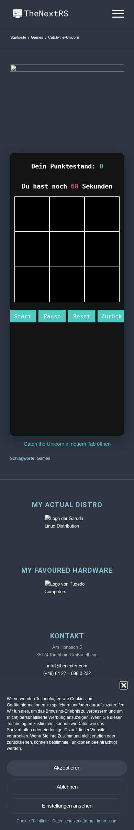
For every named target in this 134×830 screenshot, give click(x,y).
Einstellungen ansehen (67, 806)
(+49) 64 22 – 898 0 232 (67, 673)
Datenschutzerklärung (72, 821)
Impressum (107, 821)
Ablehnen (67, 787)
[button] (123, 685)
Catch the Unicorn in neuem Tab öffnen (67, 444)
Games (43, 458)
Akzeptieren (67, 768)
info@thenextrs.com (67, 665)
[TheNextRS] (55, 14)
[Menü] (114, 14)
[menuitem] (114, 14)
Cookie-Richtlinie (32, 821)
